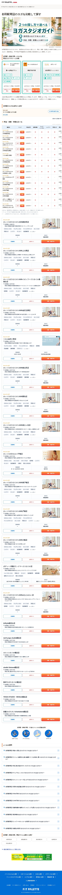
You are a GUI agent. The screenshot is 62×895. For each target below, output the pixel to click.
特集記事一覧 (50, 877)
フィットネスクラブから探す (14, 877)
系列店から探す (40, 877)
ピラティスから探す (51, 874)
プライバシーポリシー (41, 885)
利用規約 (32, 885)
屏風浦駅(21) (24, 839)
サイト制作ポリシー (16, 885)
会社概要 (9, 885)
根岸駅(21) (54, 839)
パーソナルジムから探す (11, 874)
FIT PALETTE (4, 6)
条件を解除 (5, 114)
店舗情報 (13, 241)
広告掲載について (51, 885)
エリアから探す (29, 877)
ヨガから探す (38, 874)
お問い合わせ (26, 885)
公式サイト (31, 241)
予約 (22, 132)
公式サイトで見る (7, 90)
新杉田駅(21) (39, 839)
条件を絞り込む (55, 111)
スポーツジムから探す (26, 874)
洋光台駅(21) (9, 843)
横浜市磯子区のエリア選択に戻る (12, 849)
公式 (18, 132)
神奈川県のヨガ (12, 6)
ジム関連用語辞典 (30, 880)
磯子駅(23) (9, 839)
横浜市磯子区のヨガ (22, 6)
